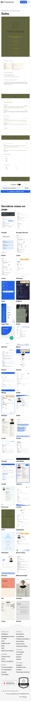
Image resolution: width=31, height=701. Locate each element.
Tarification (4, 634)
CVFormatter (20, 652)
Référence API (5, 643)
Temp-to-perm (20, 644)
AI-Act (3, 659)
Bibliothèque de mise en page (7, 637)
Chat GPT (19, 654)
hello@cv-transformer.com (21, 666)
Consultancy (20, 636)
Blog (2, 646)
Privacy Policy (5, 656)
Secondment (20, 641)
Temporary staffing (21, 646)
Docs (3, 641)
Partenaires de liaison (23, 672)
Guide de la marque (7, 651)
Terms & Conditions (7, 661)
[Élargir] (29, 2)
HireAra (18, 659)
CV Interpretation (6, 670)
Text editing (4, 674)
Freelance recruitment (22, 639)
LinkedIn (18, 670)
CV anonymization (7, 667)
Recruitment (20, 634)
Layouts (3, 672)
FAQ (2, 648)
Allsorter (18, 657)
